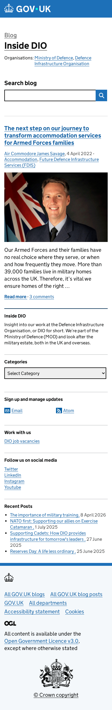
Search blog (20, 83)
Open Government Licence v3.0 (41, 641)
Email (16, 410)
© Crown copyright (56, 695)
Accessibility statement (32, 611)
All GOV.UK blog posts (76, 594)
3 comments (41, 296)
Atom (68, 410)
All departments (48, 603)
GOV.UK (14, 603)
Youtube (12, 487)
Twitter (11, 469)
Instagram (14, 481)
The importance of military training (44, 515)
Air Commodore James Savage (34, 153)
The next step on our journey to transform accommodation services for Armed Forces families (52, 135)
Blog (10, 35)
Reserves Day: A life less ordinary (42, 551)
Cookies (74, 611)
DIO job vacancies (22, 441)
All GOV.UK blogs (24, 594)
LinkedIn (12, 475)
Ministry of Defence (53, 58)
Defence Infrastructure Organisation (62, 60)
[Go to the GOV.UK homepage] (27, 8)
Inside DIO (25, 45)
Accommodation (20, 159)
